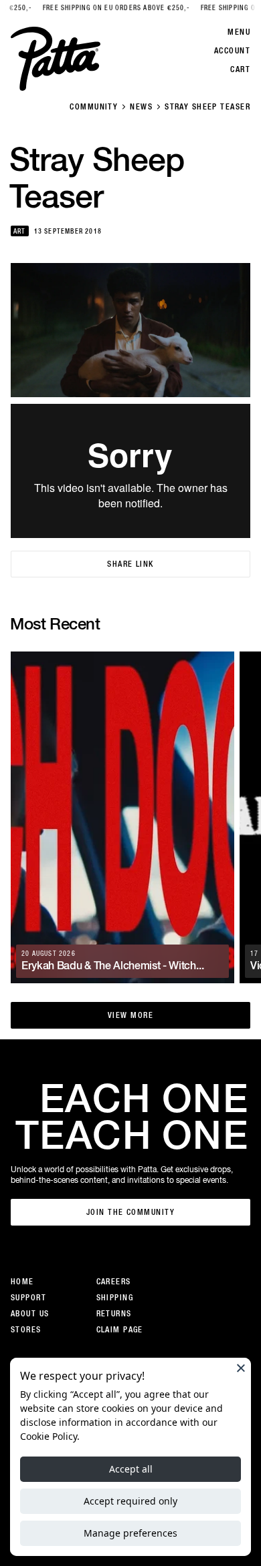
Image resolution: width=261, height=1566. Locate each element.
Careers (113, 1281)
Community (94, 106)
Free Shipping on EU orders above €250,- (95, 7)
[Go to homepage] (55, 59)
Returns (114, 1313)
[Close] (241, 1368)
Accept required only (130, 1501)
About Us (30, 1313)
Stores (26, 1329)
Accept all (131, 1469)
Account (232, 50)
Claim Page (119, 1329)
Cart (240, 69)
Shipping (115, 1297)
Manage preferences (130, 1533)
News (141, 106)
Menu (239, 32)
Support (28, 1297)
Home (22, 1281)
